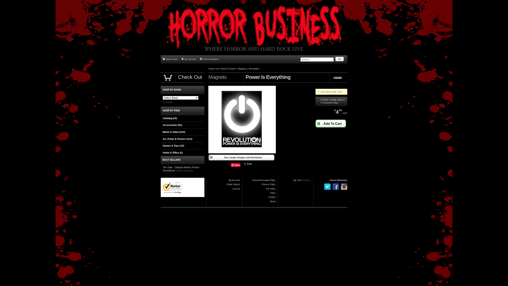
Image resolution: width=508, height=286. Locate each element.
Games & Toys (173, 145)
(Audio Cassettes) (184, 170)
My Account (190, 59)
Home (211, 69)
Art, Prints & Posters (226, 69)
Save (237, 164)
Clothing (170, 118)
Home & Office (173, 152)
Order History (233, 184)
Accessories (172, 125)
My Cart (297, 180)
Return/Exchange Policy (264, 180)
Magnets (242, 69)
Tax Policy (271, 188)
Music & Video (174, 132)
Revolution (254, 69)
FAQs (273, 193)
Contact (272, 197)
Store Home (171, 59)
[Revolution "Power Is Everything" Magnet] (242, 152)
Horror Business (211, 59)
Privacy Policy (269, 184)
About (273, 201)
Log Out (236, 188)
